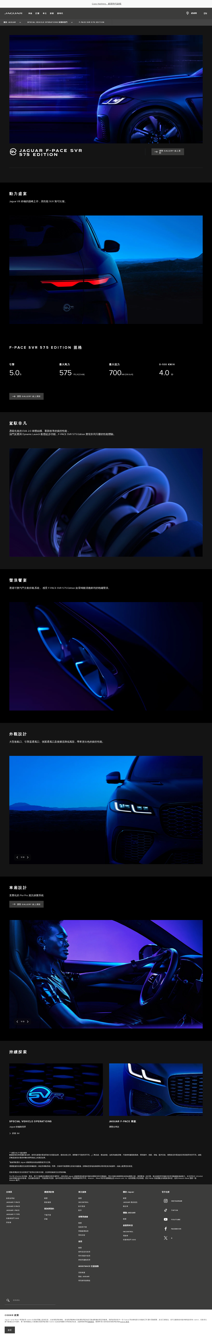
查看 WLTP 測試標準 (19, 1153)
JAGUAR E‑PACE (13, 1206)
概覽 (46, 1198)
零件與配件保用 (84, 1256)
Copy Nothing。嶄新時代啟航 (106, 4)
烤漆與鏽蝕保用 (84, 1260)
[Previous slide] (17, 857)
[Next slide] (27, 857)
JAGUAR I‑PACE (13, 1210)
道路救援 (81, 1272)
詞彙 (46, 1219)
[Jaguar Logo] (13, 13)
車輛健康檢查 (83, 1231)
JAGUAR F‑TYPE (13, 1214)
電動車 (125, 1236)
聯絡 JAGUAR (83, 1277)
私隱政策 (91, 1322)
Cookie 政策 (124, 1322)
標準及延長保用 (84, 1252)
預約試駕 (81, 1235)
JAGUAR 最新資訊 (130, 1202)
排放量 (8, 1222)
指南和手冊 (82, 1227)
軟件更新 (81, 1206)
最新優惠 (47, 1202)
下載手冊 (47, 1215)
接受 (10, 1330)
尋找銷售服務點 (84, 1281)
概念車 (125, 1206)
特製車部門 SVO (12, 1218)
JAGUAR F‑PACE (13, 1202)
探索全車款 (10, 1198)
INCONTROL (83, 1202)
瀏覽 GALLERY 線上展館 (170, 152)
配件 (80, 1210)
